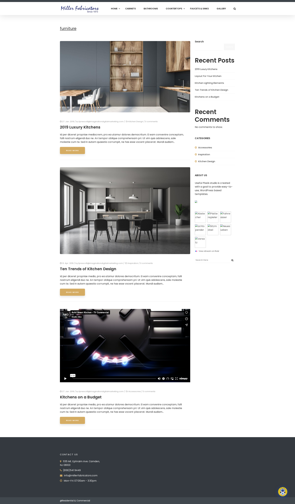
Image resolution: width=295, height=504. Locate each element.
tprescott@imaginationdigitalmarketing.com (101, 121)
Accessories (134, 391)
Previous (56, 77)
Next (194, 77)
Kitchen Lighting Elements (209, 83)
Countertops (174, 8)
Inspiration (133, 263)
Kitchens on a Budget (81, 397)
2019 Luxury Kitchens (80, 127)
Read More (72, 150)
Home (114, 8)
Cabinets (130, 8)
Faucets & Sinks (199, 8)
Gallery (221, 8)
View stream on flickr (209, 251)
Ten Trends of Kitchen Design (88, 269)
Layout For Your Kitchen (208, 76)
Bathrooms (151, 8)
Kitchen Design (135, 121)
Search (199, 41)
